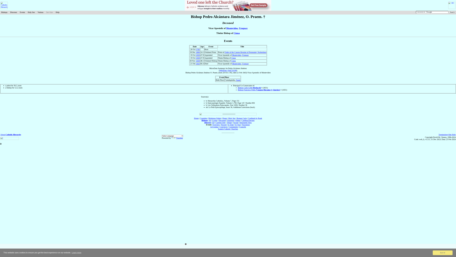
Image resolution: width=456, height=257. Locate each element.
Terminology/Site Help (447, 135)
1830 (198, 55)
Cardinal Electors (248, 120)
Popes (225, 118)
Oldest (237, 120)
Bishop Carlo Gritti (249, 88)
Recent (223, 125)
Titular (229, 123)
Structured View (246, 123)
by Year (238, 125)
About (10, 135)
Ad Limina (214, 127)
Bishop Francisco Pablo (259, 90)
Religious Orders (215, 118)
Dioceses (13, 12)
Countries (203, 118)
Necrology (246, 125)
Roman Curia (242, 118)
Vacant (235, 123)
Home (196, 118)
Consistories (233, 127)
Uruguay (243, 28)
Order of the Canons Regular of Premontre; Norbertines (245, 52)
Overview (216, 125)
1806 (198, 52)
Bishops (4, 12)
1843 (198, 64)
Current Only (221, 123)
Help (57, 12)
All (210, 120)
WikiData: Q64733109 (228, 70)
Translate (179, 138)
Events (22, 12)
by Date (231, 125)
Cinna (237, 33)
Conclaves (224, 127)
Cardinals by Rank (255, 118)
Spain (238, 80)
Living (214, 120)
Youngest (230, 120)
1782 (198, 49)
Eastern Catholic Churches (228, 129)
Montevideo (232, 28)
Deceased (222, 120)
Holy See (31, 12)
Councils (242, 127)
